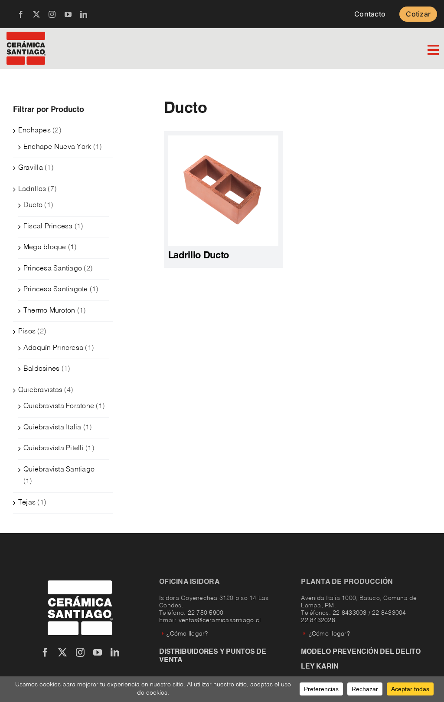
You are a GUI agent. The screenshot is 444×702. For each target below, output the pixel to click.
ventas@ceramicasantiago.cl (220, 620)
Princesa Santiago (52, 268)
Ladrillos (32, 189)
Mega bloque (44, 247)
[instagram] (52, 14)
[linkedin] (83, 14)
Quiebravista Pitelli (53, 448)
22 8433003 (349, 613)
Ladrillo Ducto (198, 255)
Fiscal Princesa (48, 226)
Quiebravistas (40, 390)
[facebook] (20, 14)
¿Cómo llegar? (187, 634)
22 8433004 (389, 613)
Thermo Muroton (49, 310)
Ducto (32, 205)
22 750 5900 (206, 613)
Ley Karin (319, 666)
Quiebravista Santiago (59, 469)
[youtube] (68, 14)
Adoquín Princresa (53, 348)
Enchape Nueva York (57, 147)
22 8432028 (318, 620)
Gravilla (30, 168)
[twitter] (36, 14)
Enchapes (34, 130)
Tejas (27, 502)
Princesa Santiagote (55, 289)
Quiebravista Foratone (58, 406)
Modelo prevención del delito (360, 652)
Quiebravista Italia (52, 427)
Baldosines (41, 369)
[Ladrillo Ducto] (223, 138)
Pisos (27, 331)
